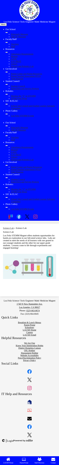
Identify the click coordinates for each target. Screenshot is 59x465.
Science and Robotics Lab (22, 66)
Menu (3, 24)
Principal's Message (19, 34)
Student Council (18, 86)
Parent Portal (24, 463)
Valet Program (17, 79)
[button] (6, 125)
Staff (13, 46)
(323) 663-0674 (33, 310)
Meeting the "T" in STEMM (23, 96)
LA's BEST (16, 61)
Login (7, 440)
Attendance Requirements (22, 54)
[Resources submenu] (6, 52)
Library (14, 64)
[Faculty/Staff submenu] (6, 42)
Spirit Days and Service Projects (25, 88)
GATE (14, 59)
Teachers (15, 44)
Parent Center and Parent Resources (26, 74)
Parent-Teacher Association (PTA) (26, 76)
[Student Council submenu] (6, 84)
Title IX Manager (18, 37)
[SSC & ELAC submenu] (6, 104)
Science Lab (8, 228)
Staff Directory (39, 463)
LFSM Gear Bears (19, 98)
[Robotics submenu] (6, 94)
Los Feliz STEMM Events (22, 116)
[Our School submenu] (6, 32)
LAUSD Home (8, 463)
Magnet (14, 56)
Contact (53, 463)
